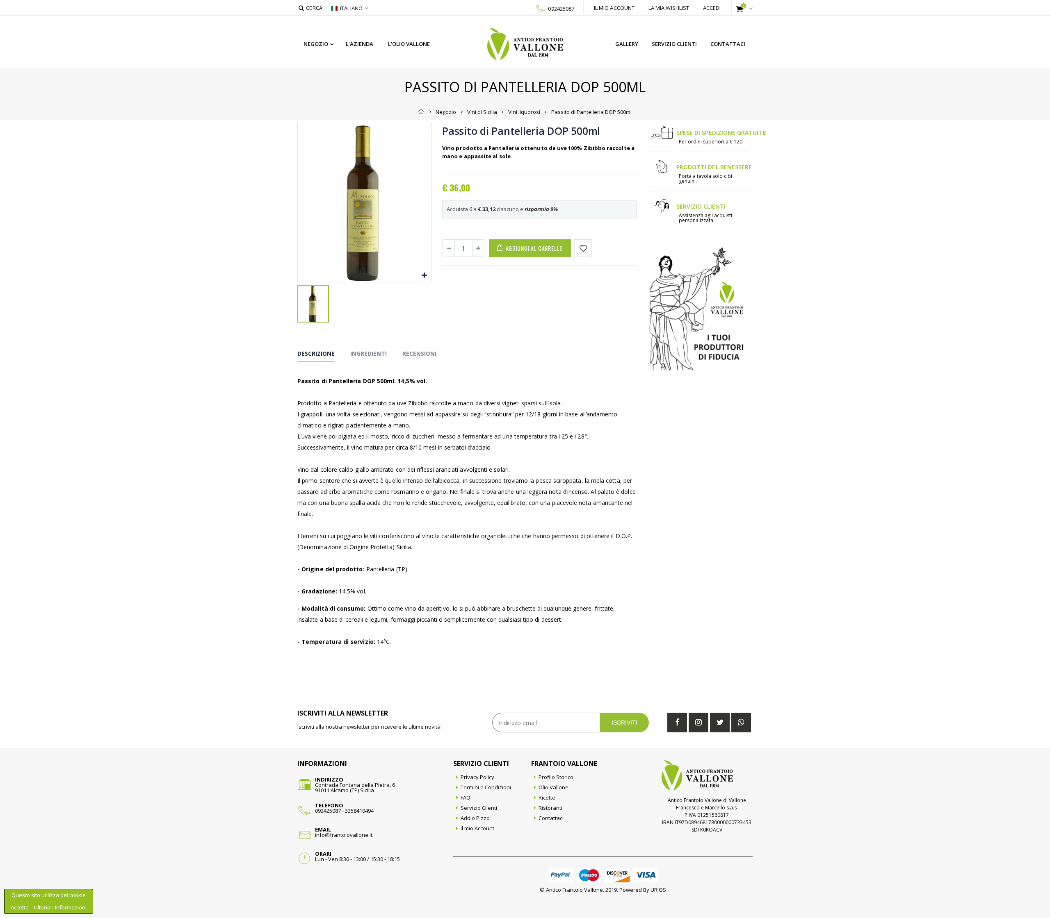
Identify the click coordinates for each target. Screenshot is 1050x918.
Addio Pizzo (475, 818)
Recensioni (419, 353)
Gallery (626, 44)
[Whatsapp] (741, 722)
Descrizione (316, 353)
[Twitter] (720, 722)
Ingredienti (368, 353)
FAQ (465, 797)
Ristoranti (550, 807)
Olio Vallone (553, 787)
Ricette (547, 797)
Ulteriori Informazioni (60, 907)
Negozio (316, 44)
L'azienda (359, 44)
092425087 (561, 8)
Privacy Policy (477, 777)
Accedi (712, 7)
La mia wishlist (668, 7)
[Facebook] (677, 722)
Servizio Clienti (674, 44)
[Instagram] (698, 722)
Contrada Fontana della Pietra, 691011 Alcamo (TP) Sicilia (355, 787)
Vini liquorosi (524, 111)
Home (421, 111)
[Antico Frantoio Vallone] (525, 43)
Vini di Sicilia (482, 111)
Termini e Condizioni (486, 787)
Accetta (20, 907)
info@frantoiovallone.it (343, 834)
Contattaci (727, 44)
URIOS (658, 889)
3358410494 (359, 810)
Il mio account (614, 7)
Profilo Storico (556, 777)
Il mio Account (477, 828)
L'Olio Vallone (409, 44)
